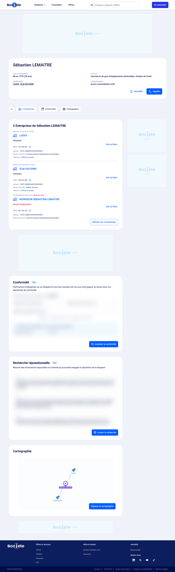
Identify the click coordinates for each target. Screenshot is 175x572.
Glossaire (87, 554)
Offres (71, 5)
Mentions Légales (162, 569)
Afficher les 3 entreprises (104, 222)
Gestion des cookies (123, 569)
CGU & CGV (108, 569)
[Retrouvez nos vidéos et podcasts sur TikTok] (154, 560)
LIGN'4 (16, 84)
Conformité (50, 109)
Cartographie (72, 109)
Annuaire (39, 558)
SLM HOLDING (27, 84)
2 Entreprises (28, 109)
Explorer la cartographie (102, 506)
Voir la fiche (111, 144)
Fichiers (39, 554)
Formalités (57, 5)
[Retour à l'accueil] (15, 546)
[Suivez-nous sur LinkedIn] (134, 560)
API (37, 562)
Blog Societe (135, 550)
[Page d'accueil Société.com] (14, 5)
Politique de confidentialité (142, 569)
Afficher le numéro (27, 157)
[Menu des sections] (11, 109)
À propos (97, 569)
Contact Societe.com (91, 550)
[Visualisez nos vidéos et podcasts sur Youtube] (147, 560)
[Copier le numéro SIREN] (30, 147)
